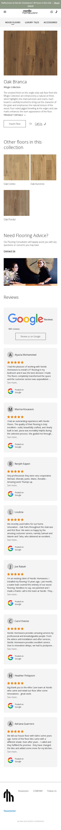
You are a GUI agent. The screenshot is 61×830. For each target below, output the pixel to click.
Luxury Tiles (32, 22)
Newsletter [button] (10, 811)
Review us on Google (30, 336)
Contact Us (9, 251)
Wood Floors (12, 22)
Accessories (50, 22)
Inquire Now (14, 123)
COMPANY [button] (38, 791)
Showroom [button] (23, 791)
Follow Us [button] (52, 791)
